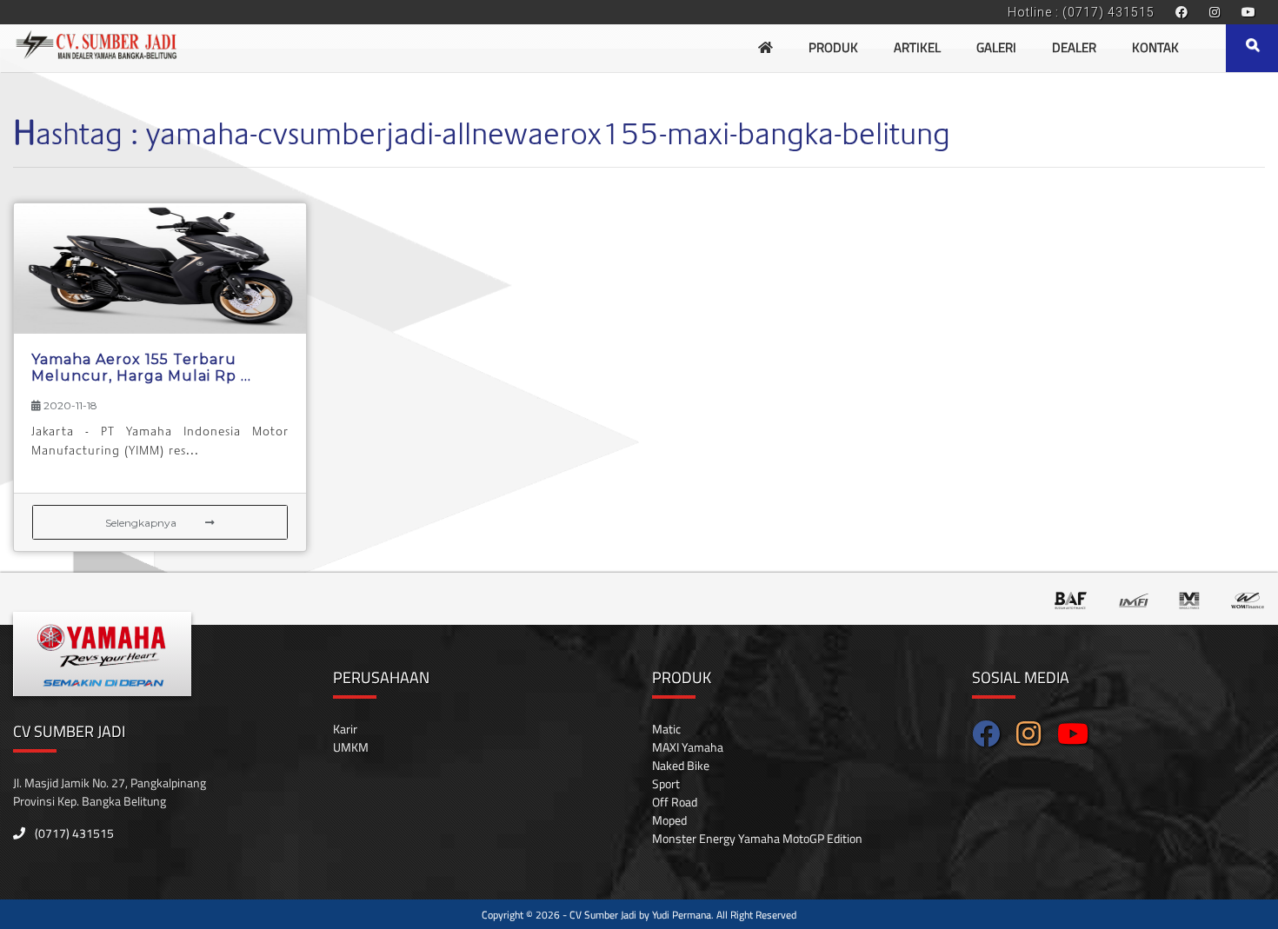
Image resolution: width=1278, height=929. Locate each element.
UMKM (351, 747)
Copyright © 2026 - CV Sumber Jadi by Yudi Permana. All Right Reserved (639, 914)
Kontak (1155, 47)
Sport (666, 783)
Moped (669, 820)
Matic (666, 729)
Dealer (1074, 47)
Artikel (917, 47)
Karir (345, 729)
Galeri (996, 47)
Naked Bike (680, 765)
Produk (833, 47)
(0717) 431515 (73, 833)
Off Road (674, 802)
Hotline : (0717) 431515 (1081, 12)
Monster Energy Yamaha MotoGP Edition (757, 838)
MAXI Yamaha (687, 747)
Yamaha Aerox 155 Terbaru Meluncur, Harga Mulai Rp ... (141, 367)
